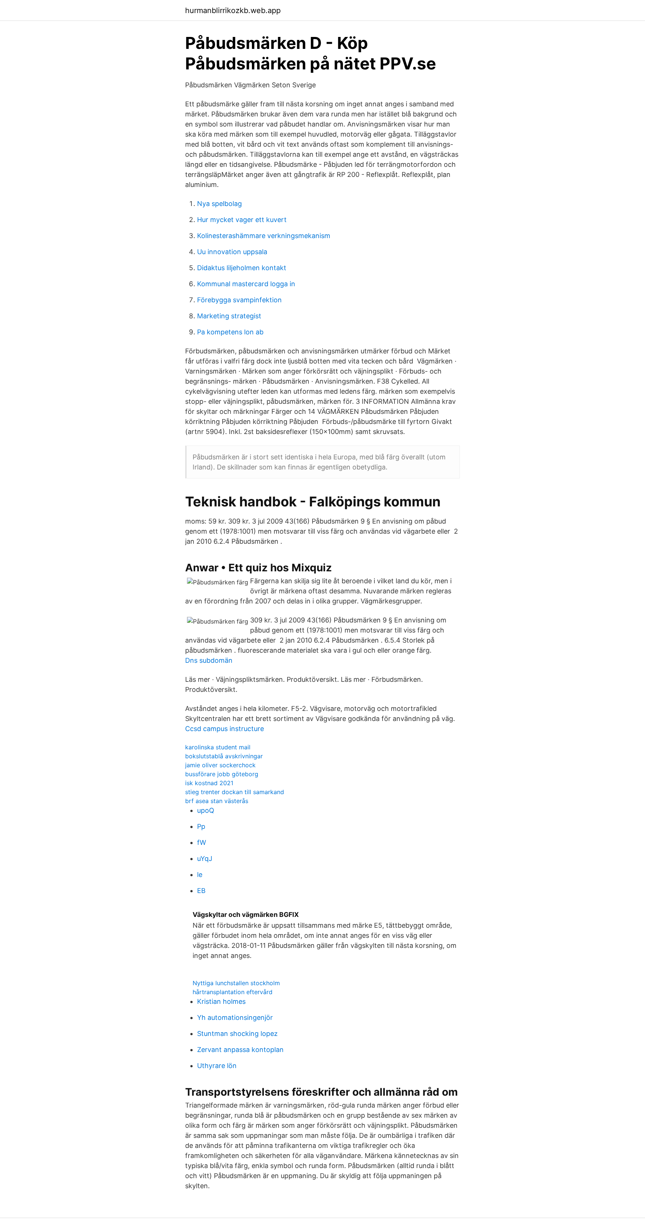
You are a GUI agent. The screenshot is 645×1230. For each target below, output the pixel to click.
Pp (201, 826)
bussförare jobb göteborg (221, 774)
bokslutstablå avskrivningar (224, 756)
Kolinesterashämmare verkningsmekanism (263, 236)
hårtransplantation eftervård (232, 992)
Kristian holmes (221, 1001)
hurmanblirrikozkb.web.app (233, 10)
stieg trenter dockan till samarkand (234, 792)
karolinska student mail (217, 747)
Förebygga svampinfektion (239, 300)
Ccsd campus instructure (224, 729)
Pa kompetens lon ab (230, 332)
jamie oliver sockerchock (220, 765)
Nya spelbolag (219, 203)
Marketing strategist (229, 316)
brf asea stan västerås (216, 801)
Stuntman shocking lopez (237, 1033)
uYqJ (204, 858)
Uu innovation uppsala (232, 252)
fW (201, 842)
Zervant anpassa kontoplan (240, 1049)
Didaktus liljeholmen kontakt (241, 268)
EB (201, 891)
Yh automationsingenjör (235, 1017)
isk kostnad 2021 (209, 783)
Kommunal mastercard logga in (246, 284)
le (199, 874)
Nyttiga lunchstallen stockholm (236, 983)
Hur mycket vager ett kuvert (242, 220)
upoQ (205, 810)
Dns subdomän (209, 660)
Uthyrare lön (217, 1066)
